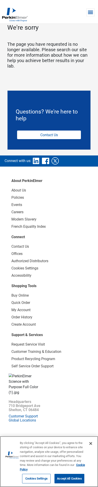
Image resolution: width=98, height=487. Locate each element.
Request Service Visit (28, 344)
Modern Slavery (23, 219)
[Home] (15, 14)
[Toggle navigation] (90, 12)
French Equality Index (28, 226)
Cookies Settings (36, 478)
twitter (55, 161)
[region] (49, 461)
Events (16, 205)
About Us (18, 190)
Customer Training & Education (36, 351)
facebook (45, 161)
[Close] (91, 443)
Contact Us (49, 135)
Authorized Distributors (29, 261)
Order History (21, 317)
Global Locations (22, 420)
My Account (21, 310)
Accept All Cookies (69, 478)
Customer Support (23, 416)
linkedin (36, 161)
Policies (17, 197)
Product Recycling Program (33, 359)
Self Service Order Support (32, 366)
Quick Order (20, 302)
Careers (17, 212)
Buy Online (20, 295)
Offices (17, 254)
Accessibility (21, 275)
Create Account (23, 324)
